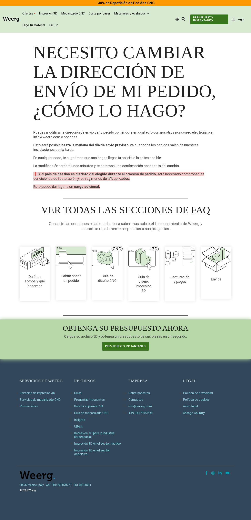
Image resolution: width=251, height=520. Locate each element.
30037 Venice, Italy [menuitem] (32, 485)
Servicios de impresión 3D (37, 393)
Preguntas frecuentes (89, 400)
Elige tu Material (33, 25)
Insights (79, 420)
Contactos (135, 400)
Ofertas (27, 13)
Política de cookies (196, 400)
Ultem (78, 426)
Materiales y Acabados (130, 13)
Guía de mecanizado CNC (91, 413)
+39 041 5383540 (140, 413)
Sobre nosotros (139, 393)
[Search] (183, 19)
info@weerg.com (140, 406)
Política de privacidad (198, 393)
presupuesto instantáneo (125, 346)
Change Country (194, 413)
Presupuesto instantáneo (203, 19)
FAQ (52, 25)
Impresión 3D (48, 13)
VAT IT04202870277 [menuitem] (59, 485)
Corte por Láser (99, 13)
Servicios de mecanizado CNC (40, 400)
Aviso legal (190, 406)
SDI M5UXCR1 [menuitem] (82, 485)
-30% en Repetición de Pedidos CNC (126, 3)
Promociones (29, 406)
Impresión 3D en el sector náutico (97, 443)
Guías (78, 393)
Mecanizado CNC (73, 13)
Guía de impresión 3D (88, 406)
